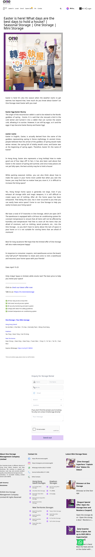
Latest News (12, 8)
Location (17, 8)
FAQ (35, 8)
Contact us (41, 8)
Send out (47, 437)
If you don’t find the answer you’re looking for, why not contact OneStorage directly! (46, 411)
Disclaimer (4, 485)
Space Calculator (30, 8)
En (80, 8)
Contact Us (32, 454)
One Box (23, 8)
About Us (5, 8)
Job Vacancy (4, 482)
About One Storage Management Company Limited (10, 456)
